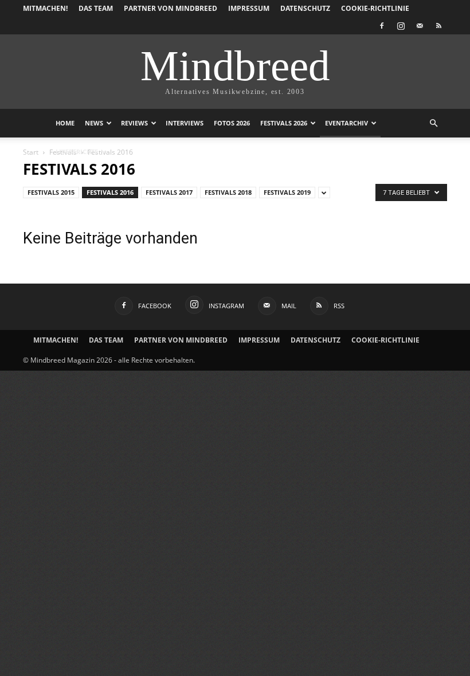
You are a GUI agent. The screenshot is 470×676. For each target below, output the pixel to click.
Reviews (134, 123)
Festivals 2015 (51, 192)
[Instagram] (400, 25)
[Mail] (419, 25)
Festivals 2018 (228, 192)
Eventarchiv (346, 123)
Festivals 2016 (110, 192)
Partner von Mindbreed (170, 8)
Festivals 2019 (287, 192)
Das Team (96, 8)
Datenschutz (305, 8)
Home (65, 123)
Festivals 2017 (169, 192)
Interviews (184, 123)
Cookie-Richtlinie (375, 8)
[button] (433, 123)
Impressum (248, 8)
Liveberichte (77, 151)
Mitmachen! (45, 8)
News (94, 123)
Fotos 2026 (232, 123)
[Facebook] (381, 25)
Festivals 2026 (283, 123)
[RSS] (438, 25)
